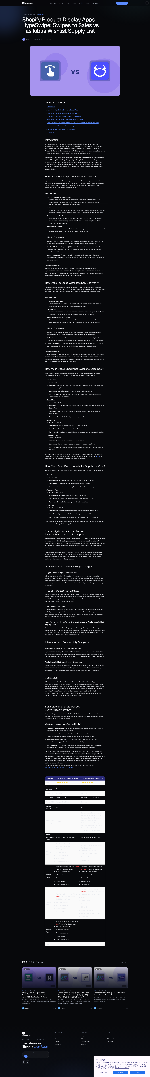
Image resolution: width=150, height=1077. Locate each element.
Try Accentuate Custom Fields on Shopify (59, 767)
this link (97, 456)
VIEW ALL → (124, 962)
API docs (83, 1044)
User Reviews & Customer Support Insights (61, 126)
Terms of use (110, 1036)
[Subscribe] (26, 1056)
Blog (80, 3)
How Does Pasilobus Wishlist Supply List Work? (63, 113)
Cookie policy (111, 1041)
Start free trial (122, 3)
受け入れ (121, 1073)
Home (67, 3)
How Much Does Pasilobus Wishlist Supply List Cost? (65, 120)
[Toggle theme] (147, 3)
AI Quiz (61, 3)
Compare (83, 1036)
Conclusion (51, 132)
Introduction (51, 107)
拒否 (137, 1073)
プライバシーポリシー (122, 1068)
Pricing (74, 3)
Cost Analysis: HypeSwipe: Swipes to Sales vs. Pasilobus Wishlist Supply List (73, 123)
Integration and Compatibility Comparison (61, 129)
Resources (96, 3)
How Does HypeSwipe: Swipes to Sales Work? (62, 110)
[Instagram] (23, 1062)
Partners (87, 3)
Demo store (53, 3)
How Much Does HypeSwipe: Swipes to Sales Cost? (64, 116)
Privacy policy (111, 1039)
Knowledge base (85, 1041)
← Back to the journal (30, 14)
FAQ (82, 1039)
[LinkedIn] (27, 1062)
